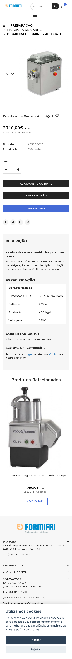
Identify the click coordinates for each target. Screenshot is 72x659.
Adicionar (35, 501)
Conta (53, 354)
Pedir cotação (36, 195)
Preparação (22, 25)
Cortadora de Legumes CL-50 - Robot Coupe (35, 475)
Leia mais (53, 625)
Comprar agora (36, 208)
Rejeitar (36, 649)
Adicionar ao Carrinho (36, 183)
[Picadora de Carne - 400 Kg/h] (44, 74)
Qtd (5, 161)
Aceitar (36, 639)
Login (28, 354)
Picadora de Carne (24, 30)
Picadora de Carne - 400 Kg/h (34, 34)
